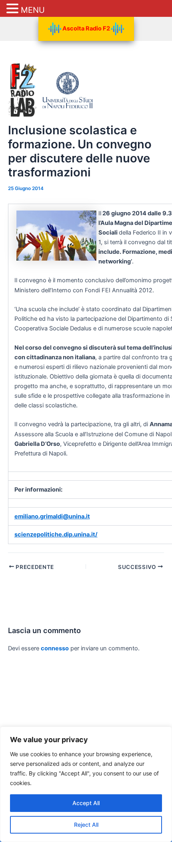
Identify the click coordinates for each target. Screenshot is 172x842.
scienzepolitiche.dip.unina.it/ (56, 534)
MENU (33, 10)
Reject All (86, 824)
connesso (55, 648)
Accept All (86, 802)
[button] (13, 9)
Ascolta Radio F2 (86, 28)
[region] (86, 784)
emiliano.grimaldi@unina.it (52, 516)
